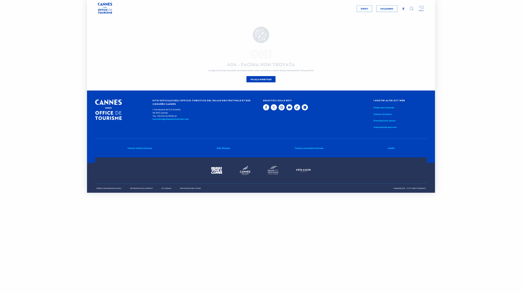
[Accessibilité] (403, 8)
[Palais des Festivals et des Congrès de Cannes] (273, 170)
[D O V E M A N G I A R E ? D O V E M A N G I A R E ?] (41, 146)
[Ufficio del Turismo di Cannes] (108, 109)
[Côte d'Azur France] (303, 170)
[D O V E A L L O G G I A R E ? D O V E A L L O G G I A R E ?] (41, 156)
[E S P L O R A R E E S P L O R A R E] (41, 126)
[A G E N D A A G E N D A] (41, 166)
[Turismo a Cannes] (105, 8)
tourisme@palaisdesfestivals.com (171, 119)
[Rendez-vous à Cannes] (216, 170)
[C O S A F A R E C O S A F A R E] (41, 136)
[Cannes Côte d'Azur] (245, 170)
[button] (411, 8)
